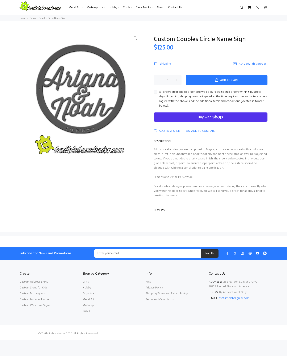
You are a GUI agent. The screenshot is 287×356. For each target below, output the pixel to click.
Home (23, 18)
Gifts (86, 281)
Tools (86, 311)
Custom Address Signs (34, 281)
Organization (91, 293)
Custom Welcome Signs (35, 305)
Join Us (209, 253)
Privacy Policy (154, 287)
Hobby (87, 287)
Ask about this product (253, 63)
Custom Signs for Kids (33, 287)
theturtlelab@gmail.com (234, 298)
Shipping (165, 63)
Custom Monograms (33, 293)
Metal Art (88, 299)
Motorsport (90, 305)
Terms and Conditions (160, 299)
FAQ (148, 281)
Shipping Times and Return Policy (167, 293)
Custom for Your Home (34, 299)
